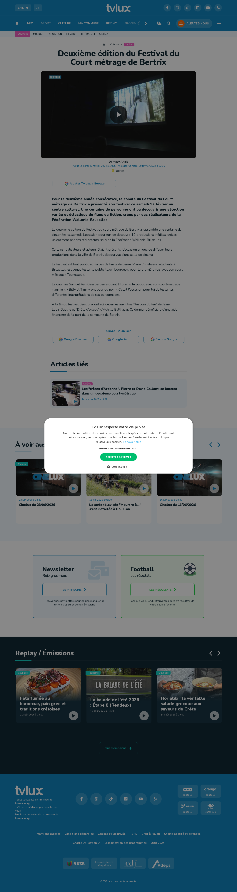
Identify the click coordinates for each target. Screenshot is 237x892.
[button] (119, 448)
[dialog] (118, 446)
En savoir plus (132, 441)
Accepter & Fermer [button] (118, 457)
